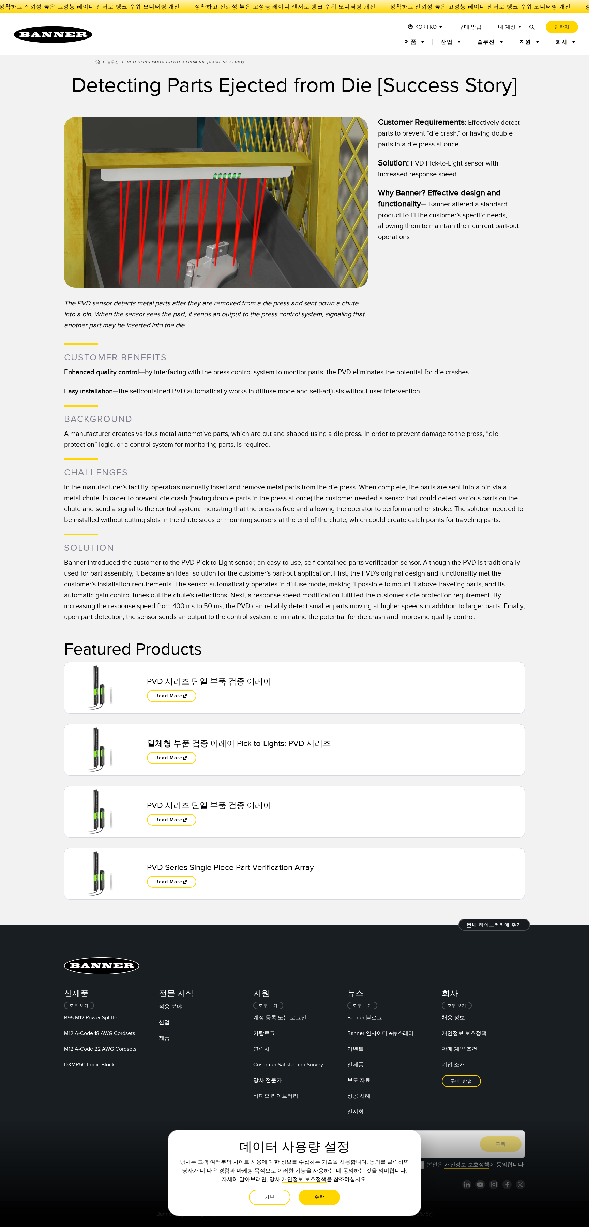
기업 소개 (453, 1064)
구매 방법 (470, 27)
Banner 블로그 (364, 1017)
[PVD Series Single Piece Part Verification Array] (100, 873)
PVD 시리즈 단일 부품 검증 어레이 (209, 682)
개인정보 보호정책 (464, 1033)
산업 (164, 1022)
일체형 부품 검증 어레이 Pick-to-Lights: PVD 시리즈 (239, 744)
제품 (164, 1038)
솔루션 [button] (487, 42)
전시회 (355, 1111)
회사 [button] (563, 42)
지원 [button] (526, 42)
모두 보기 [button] (79, 1005)
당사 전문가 (267, 1080)
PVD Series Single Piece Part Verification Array (230, 867)
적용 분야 (170, 1006)
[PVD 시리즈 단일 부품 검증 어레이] (100, 687)
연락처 (261, 1048)
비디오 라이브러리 (275, 1095)
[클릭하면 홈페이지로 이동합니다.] (53, 35)
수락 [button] (319, 1197)
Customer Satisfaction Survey (288, 1064)
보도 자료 (359, 1080)
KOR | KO (426, 27)
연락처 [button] (562, 27)
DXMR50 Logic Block (89, 1064)
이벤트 (355, 1048)
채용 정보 (453, 1017)
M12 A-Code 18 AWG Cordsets (99, 1033)
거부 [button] (270, 1197)
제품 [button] (412, 42)
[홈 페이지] (97, 63)
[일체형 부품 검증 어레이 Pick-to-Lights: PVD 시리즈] (100, 749)
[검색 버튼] (532, 27)
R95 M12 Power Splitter (91, 1017)
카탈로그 (264, 1033)
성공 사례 (359, 1095)
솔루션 (113, 62)
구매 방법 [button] (461, 1081)
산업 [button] (448, 42)
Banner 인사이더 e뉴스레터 (380, 1033)
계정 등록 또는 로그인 (279, 1017)
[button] (494, 925)
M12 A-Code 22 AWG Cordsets (100, 1048)
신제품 (355, 1064)
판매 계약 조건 (459, 1048)
